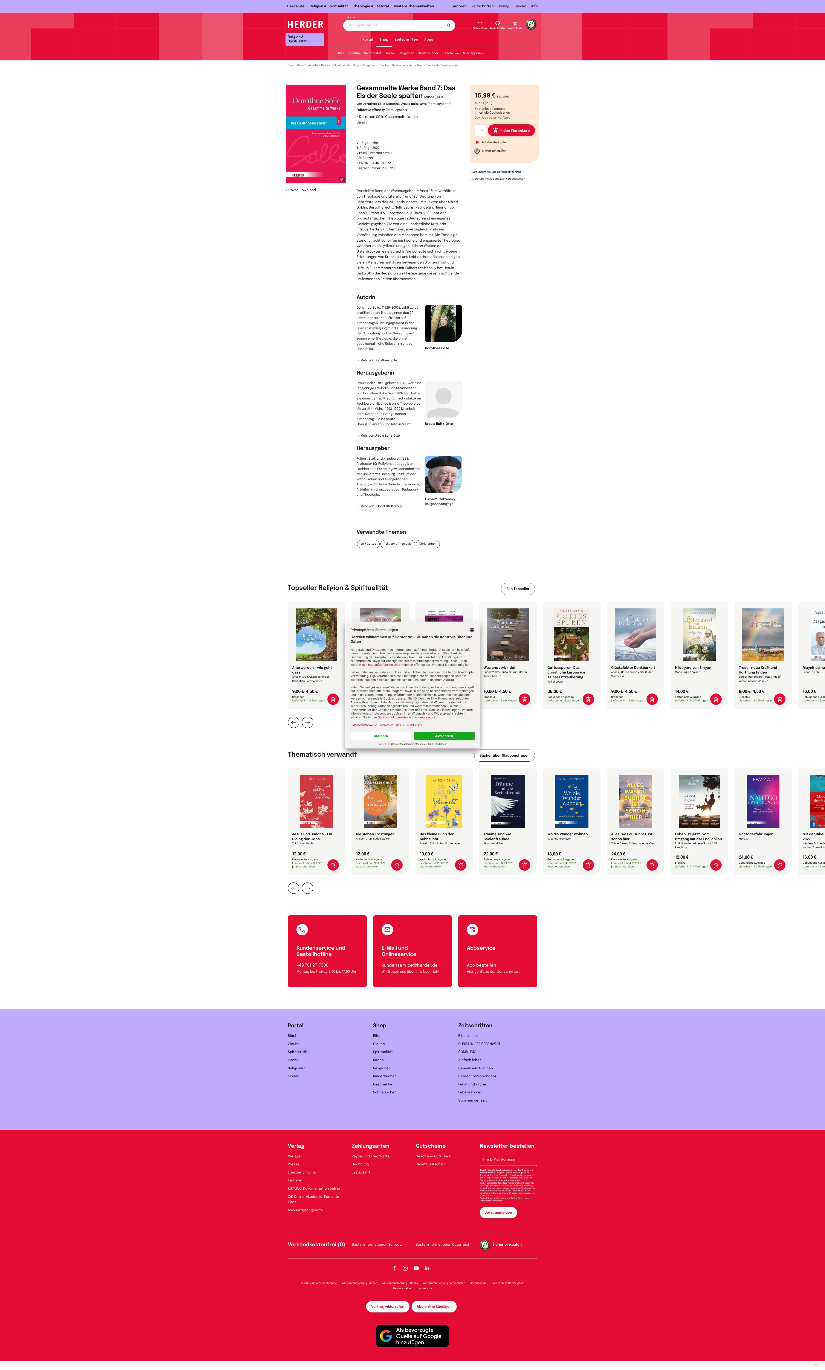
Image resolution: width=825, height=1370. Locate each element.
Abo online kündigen (434, 1307)
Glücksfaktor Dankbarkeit (633, 668)
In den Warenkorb (515, 131)
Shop (383, 39)
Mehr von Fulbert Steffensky (381, 506)
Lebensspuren (470, 1092)
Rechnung (360, 1164)
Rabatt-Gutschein (431, 1164)
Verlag (504, 6)
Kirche (390, 53)
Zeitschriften (482, 6)
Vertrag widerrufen (387, 1307)
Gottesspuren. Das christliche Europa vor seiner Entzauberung (566, 672)
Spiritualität (372, 53)
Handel (520, 6)
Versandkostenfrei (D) (316, 1245)
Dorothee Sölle (374, 104)
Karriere (294, 1180)
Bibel (341, 53)
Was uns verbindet (500, 668)
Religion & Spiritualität (329, 6)
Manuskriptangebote (305, 1210)
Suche (351, 18)
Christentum (427, 544)
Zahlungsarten (371, 1146)
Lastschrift (361, 1172)
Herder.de (295, 6)
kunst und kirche (472, 1084)
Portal (367, 39)
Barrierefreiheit (403, 1288)
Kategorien (369, 65)
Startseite (311, 65)
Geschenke (450, 53)
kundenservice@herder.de (410, 965)
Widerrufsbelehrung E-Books (400, 1283)
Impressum (425, 1288)
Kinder (293, 1076)
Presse (293, 1164)
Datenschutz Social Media (508, 1283)
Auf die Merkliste (493, 142)
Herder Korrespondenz (477, 1076)
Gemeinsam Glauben (475, 1068)
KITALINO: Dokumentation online (314, 1188)
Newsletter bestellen (507, 1146)
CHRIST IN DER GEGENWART (479, 1044)
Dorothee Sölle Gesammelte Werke (388, 117)
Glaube (354, 53)
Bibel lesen (467, 1036)
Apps (428, 39)
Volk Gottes (368, 544)
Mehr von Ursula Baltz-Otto (380, 435)
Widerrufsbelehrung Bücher (359, 1283)
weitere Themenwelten (414, 6)
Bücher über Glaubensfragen (505, 755)
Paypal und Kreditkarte (371, 1156)
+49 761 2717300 (312, 965)
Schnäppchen (473, 53)
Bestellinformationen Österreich (443, 1245)
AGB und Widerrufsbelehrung (319, 1283)
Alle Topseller (518, 589)
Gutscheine (431, 1146)
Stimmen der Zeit (472, 1100)
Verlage (294, 1156)
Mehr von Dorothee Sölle (379, 360)
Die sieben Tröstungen (375, 834)
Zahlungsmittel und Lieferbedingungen (496, 172)
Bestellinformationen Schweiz (377, 1245)
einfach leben (469, 1060)
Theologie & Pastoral (371, 6)
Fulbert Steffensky (371, 110)
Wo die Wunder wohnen (567, 834)
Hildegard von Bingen (693, 668)
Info (534, 6)
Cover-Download (302, 190)
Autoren (459, 6)
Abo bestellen (481, 965)
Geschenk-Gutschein (433, 1156)
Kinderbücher (428, 53)
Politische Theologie (398, 544)
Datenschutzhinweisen (491, 1201)
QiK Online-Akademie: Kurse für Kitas (313, 1199)
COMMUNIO (467, 1052)
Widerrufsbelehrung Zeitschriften (444, 1283)
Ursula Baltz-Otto (414, 104)
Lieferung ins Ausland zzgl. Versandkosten (498, 179)
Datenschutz (478, 1283)
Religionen (406, 53)
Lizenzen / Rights (302, 1172)
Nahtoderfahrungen (756, 834)
